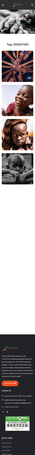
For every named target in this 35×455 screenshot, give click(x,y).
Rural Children (15, 176)
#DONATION (11, 77)
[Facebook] (3, 411)
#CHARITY (10, 180)
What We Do (6, 447)
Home (6, 23)
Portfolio (14, 23)
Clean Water (14, 108)
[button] (32, 5)
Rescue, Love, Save (17, 74)
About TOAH (6, 443)
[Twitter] (7, 411)
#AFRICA (10, 111)
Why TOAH (6, 450)
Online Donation (16, 142)
